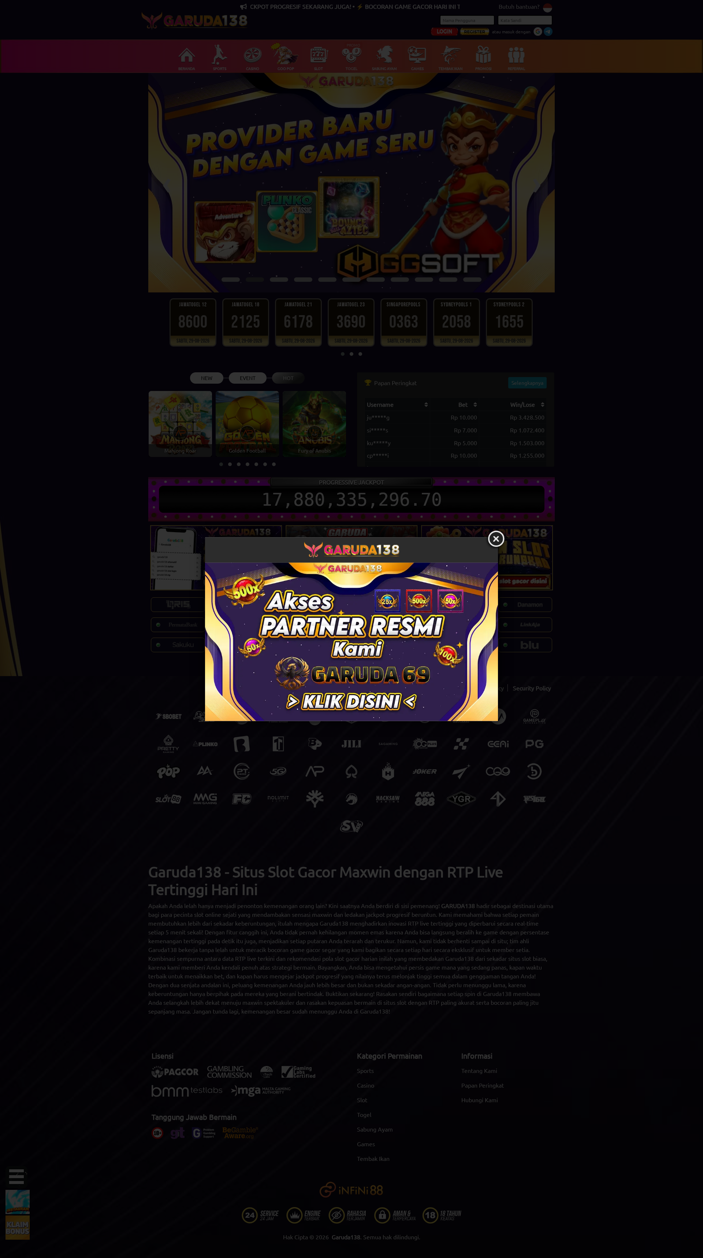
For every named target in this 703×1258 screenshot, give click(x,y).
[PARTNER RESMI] (351, 641)
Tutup (496, 539)
